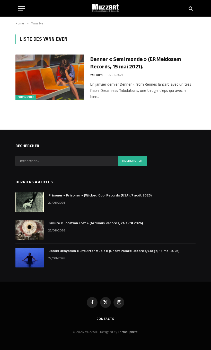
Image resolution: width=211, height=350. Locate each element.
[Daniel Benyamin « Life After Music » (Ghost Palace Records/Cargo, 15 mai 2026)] (29, 257)
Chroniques (25, 97)
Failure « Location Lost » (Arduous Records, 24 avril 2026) (95, 223)
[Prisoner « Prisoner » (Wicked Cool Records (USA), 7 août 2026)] (29, 202)
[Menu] (21, 8)
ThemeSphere (127, 332)
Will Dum (96, 75)
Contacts (105, 319)
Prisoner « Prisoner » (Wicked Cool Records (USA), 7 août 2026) (100, 195)
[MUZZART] (105, 8)
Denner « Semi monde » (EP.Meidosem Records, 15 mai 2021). (135, 63)
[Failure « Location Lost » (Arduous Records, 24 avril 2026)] (29, 230)
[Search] (190, 8)
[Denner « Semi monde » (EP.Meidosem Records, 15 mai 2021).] (49, 77)
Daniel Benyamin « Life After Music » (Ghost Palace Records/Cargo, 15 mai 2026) (114, 251)
